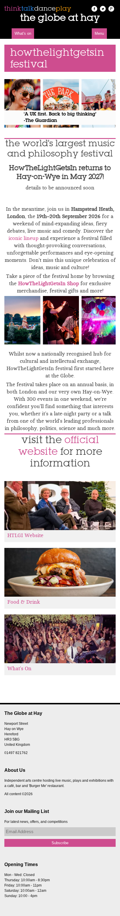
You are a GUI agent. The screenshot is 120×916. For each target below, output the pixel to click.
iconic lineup (24, 238)
